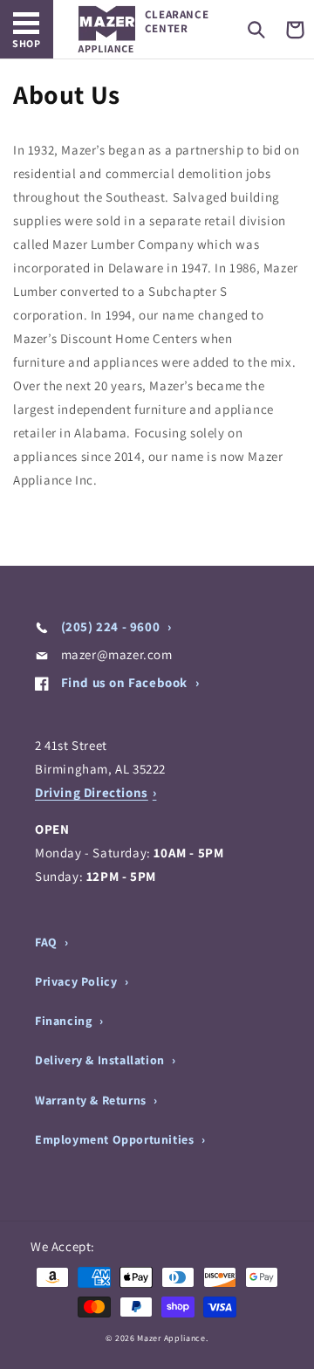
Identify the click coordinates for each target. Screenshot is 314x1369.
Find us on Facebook (124, 682)
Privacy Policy (77, 981)
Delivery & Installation (101, 1060)
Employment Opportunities (116, 1139)
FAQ (47, 942)
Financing (65, 1020)
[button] (256, 29)
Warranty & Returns (92, 1100)
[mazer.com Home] (107, 29)
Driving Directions (91, 792)
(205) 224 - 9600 (110, 626)
